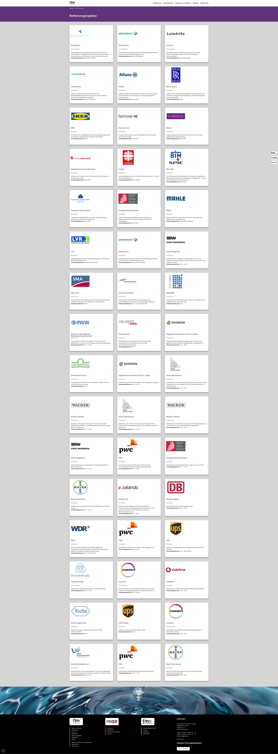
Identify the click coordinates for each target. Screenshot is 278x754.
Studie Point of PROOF (113, 732)
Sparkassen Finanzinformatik (83, 169)
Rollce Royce (171, 86)
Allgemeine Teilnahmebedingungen (82, 742)
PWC (120, 458)
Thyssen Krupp (77, 581)
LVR (72, 251)
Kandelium (75, 45)
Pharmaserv (124, 45)
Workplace (157, 3)
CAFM (73, 739)
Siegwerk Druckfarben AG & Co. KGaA (134, 375)
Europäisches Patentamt (129, 210)
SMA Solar (75, 293)
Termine (196, 3)
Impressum (75, 746)
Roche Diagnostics (78, 623)
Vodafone (170, 581)
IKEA (73, 128)
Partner (109, 734)
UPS (168, 540)
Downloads (146, 734)
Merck (169, 128)
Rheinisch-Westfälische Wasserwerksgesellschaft (81, 335)
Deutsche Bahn (172, 499)
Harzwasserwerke (126, 293)
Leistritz (169, 45)
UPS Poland (123, 623)
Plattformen (75, 730)
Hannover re (124, 128)
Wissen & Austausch (183, 3)
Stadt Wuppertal (78, 458)
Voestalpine (76, 86)
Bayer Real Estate (78, 499)
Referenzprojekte (77, 735)
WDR (73, 540)
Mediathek (204, 3)
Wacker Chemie (77, 416)
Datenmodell (168, 3)
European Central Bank (80, 210)
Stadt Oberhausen (126, 416)
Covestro (122, 581)
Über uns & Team (76, 728)
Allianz (121, 86)
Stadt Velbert (124, 334)
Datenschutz (75, 744)
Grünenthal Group (78, 375)
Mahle (169, 210)
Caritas (122, 169)
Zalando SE (123, 499)
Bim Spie (170, 169)
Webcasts (110, 728)
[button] (3, 751)
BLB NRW (170, 293)
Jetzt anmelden (183, 749)
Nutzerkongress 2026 (149, 728)
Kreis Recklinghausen (80, 664)
